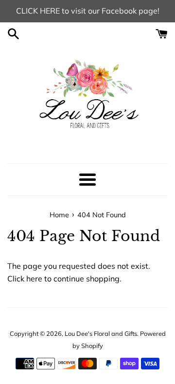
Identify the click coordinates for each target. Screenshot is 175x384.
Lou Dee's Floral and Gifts (101, 333)
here (34, 278)
